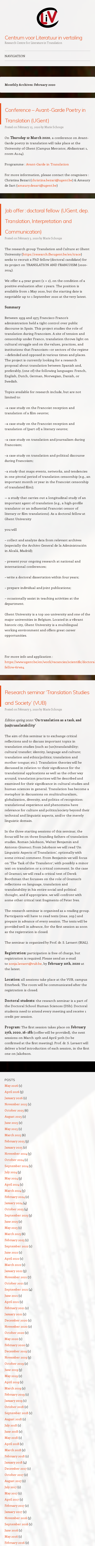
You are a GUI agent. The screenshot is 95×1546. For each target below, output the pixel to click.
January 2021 (13, 1356)
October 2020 (14, 1375)
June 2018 (11, 1474)
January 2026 (14, 1140)
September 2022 (16, 1288)
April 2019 (12, 1424)
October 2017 (14, 1517)
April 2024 (12, 1227)
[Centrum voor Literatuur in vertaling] (47, 17)
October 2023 (14, 1251)
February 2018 (15, 1498)
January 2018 (14, 1505)
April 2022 (12, 1301)
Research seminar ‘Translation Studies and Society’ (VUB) (42, 733)
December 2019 (16, 1393)
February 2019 (15, 1437)
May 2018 (11, 1480)
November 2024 (16, 1196)
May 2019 (11, 1418)
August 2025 (13, 1159)
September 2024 (16, 1208)
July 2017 (11, 1529)
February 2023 (15, 1282)
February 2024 (15, 1239)
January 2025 (14, 1190)
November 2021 (16, 1319)
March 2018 (13, 1492)
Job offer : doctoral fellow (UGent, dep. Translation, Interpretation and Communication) (41, 241)
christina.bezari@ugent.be (52, 190)
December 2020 (16, 1362)
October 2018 (14, 1449)
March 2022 (13, 1307)
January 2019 (14, 1443)
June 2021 (11, 1338)
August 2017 (13, 1523)
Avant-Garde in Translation (47, 174)
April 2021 (12, 1344)
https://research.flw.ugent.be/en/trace (52, 286)
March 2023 (13, 1276)
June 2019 (11, 1412)
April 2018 (12, 1486)
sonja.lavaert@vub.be (25, 1006)
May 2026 (11, 1128)
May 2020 (11, 1381)
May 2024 (11, 1220)
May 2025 (11, 1171)
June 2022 (11, 1295)
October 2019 (14, 1406)
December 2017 (16, 1511)
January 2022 (14, 1313)
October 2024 (14, 1202)
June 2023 (11, 1264)
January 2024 (14, 1245)
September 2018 (16, 1455)
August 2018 (13, 1461)
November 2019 (16, 1400)
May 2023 (11, 1270)
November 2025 (16, 1146)
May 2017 (11, 1535)
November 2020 (16, 1369)
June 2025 (11, 1165)
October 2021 (14, 1325)
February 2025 (15, 1183)
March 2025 (13, 1177)
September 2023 (16, 1258)
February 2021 (15, 1350)
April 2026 (12, 1134)
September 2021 (16, 1332)
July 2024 (11, 1214)
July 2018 (11, 1467)
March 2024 (13, 1233)
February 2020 (15, 1387)
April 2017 (12, 1542)
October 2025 (14, 1153)
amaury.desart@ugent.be (37, 196)
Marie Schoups (53, 137)
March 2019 (13, 1430)
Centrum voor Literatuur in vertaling (43, 37)
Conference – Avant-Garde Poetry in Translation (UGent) (45, 119)
